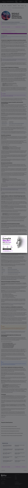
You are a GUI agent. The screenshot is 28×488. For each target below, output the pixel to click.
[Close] (14, 235)
